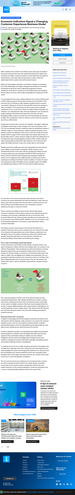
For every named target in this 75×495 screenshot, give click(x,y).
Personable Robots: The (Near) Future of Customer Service (61, 81)
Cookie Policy (40, 462)
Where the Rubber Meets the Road (62, 78)
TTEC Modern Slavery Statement (45, 469)
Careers (25, 460)
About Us (25, 462)
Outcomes (25, 469)
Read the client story (32, 441)
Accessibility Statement (43, 464)
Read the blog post (6, 441)
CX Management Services (29, 471)
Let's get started (63, 461)
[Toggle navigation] (70, 9)
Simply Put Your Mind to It (59, 75)
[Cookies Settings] (1, 492)
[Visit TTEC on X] (64, 484)
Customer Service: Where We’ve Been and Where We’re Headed (61, 109)
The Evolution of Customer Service (62, 90)
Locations (25, 467)
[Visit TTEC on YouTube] (60, 484)
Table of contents (63, 58)
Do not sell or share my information (45, 478)
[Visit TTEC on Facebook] (67, 484)
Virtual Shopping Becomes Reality (62, 92)
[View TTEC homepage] (6, 9)
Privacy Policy (40, 460)
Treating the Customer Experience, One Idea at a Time (62, 100)
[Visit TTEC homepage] (6, 459)
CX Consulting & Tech (28, 473)
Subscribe (62, 55)
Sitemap (39, 473)
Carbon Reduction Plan (42, 471)
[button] (7, 447)
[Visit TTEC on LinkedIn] (57, 484)
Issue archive (62, 62)
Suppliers (39, 476)
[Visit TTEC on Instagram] (71, 484)
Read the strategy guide (48, 408)
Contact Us (9, 478)
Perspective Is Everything (59, 72)
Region (66, 9)
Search (63, 9)
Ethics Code (40, 467)
